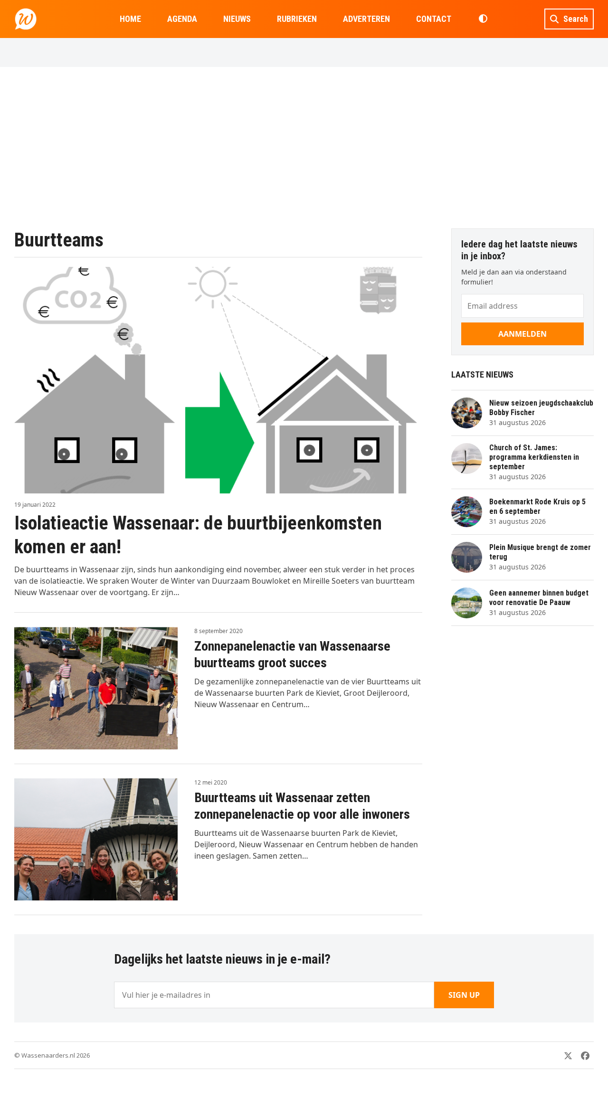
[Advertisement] (304, 147)
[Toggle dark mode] (482, 19)
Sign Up (464, 995)
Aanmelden (522, 334)
